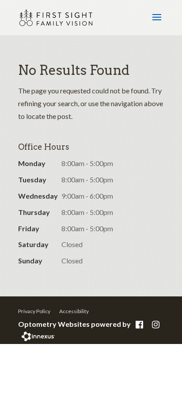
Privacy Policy (34, 311)
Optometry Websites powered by (74, 324)
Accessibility (74, 311)
